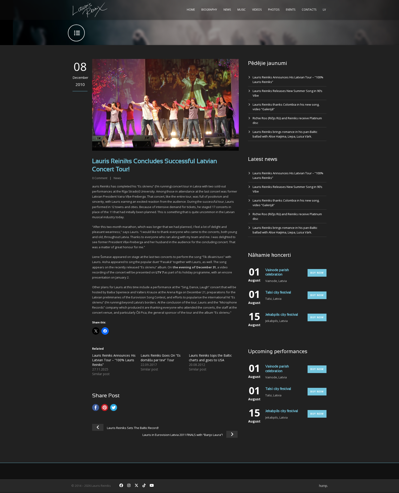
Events (290, 10)
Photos (273, 10)
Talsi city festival (278, 292)
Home (191, 10)
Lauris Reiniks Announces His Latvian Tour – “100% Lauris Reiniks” (114, 360)
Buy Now (317, 272)
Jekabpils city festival (281, 314)
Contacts (309, 10)
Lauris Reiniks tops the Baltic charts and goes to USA (210, 357)
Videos (257, 10)
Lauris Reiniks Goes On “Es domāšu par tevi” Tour (161, 357)
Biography (209, 10)
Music (241, 10)
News (227, 10)
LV (324, 10)
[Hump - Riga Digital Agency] (323, 486)
